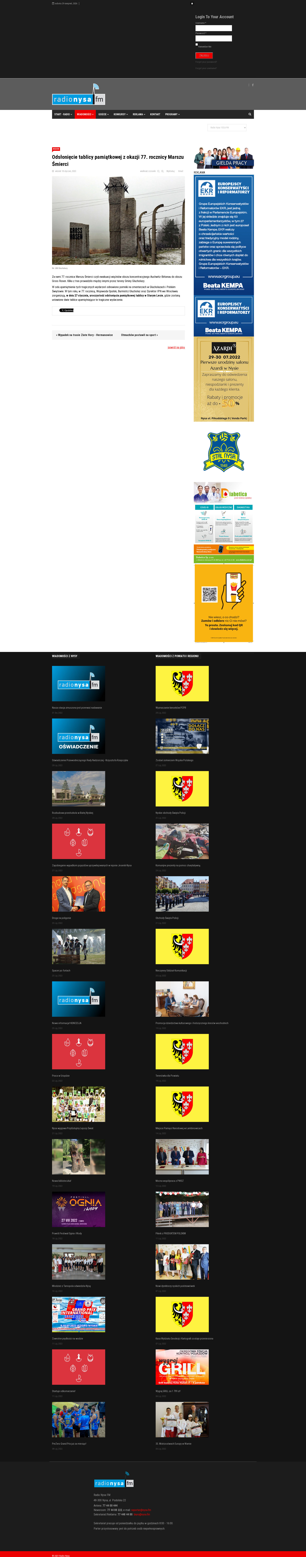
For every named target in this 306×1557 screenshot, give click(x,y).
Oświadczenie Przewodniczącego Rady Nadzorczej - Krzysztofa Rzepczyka (90, 760)
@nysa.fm (144, 1514)
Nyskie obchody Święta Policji (171, 812)
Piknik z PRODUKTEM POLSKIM (171, 1233)
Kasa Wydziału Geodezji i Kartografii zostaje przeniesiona (184, 1338)
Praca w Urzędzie (61, 1075)
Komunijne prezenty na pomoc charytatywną (178, 865)
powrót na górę (176, 347)
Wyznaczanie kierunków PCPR (171, 707)
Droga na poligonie (61, 918)
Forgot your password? (206, 62)
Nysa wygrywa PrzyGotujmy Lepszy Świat (72, 1128)
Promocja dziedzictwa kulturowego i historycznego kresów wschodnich (192, 1023)
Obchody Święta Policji (167, 918)
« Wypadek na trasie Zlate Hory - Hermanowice (84, 335)
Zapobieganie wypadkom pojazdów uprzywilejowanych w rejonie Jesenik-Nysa (92, 865)
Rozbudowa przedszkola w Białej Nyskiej (72, 812)
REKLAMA (138, 114)
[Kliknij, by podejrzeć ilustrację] (118, 220)
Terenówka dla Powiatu (167, 1075)
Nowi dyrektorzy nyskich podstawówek (175, 1286)
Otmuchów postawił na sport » (139, 335)
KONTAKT (155, 114)
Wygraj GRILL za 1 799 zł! (168, 1391)
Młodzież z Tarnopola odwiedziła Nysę (71, 1286)
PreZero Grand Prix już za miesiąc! (69, 1443)
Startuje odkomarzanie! (63, 1391)
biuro (136, 1514)
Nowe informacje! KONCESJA (66, 1023)
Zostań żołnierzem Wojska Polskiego (174, 760)
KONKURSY (120, 114)
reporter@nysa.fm (141, 1510)
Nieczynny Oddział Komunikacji (171, 970)
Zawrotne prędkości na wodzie (67, 1338)
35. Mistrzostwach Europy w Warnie (173, 1443)
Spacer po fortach (61, 970)
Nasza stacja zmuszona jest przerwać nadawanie (77, 707)
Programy (171, 114)
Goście (102, 114)
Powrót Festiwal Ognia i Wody (67, 1233)
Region (56, 149)
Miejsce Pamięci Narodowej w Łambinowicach (179, 1128)
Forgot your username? (206, 68)
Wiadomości (84, 114)
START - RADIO (62, 114)
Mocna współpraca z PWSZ (170, 1180)
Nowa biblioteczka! (61, 1180)
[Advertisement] (116, 130)
